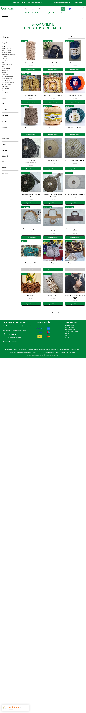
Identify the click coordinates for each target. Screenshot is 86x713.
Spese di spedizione (51, 349)
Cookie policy (16, 349)
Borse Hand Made (6, 52)
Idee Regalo (5, 86)
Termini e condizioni (39, 349)
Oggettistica (5, 74)
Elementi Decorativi (7, 64)
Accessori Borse (6, 68)
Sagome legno (5, 88)
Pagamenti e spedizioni (27, 349)
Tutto (3, 46)
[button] (84, 8)
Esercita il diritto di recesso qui (73, 349)
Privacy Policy (8, 349)
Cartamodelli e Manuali (8, 82)
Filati (3, 62)
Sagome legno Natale (7, 76)
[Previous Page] (44, 313)
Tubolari (4, 72)
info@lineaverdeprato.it (14, 337)
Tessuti (3, 66)
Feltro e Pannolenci (7, 84)
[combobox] (76, 37)
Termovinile (5, 70)
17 (58, 313)
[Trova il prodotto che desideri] (63, 9)
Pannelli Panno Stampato (8, 54)
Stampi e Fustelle (6, 50)
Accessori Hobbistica (7, 78)
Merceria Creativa (6, 48)
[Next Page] (62, 313)
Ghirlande (4, 58)
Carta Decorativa (6, 80)
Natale (3, 90)
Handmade (4, 60)
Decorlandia (5, 56)
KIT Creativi (5, 92)
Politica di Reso (61, 349)
